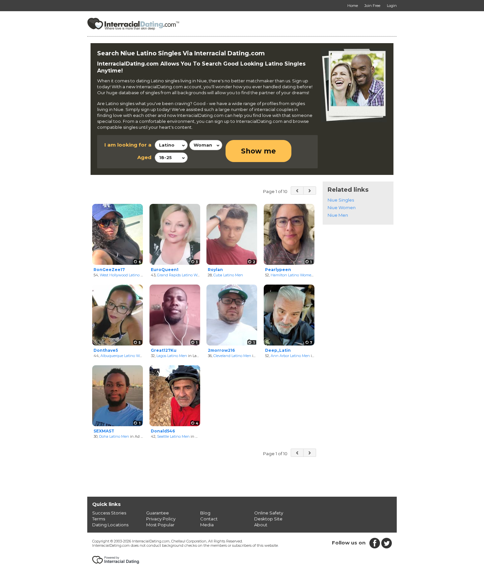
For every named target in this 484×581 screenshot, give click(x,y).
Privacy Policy (160, 518)
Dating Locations (110, 524)
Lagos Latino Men (171, 355)
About (260, 524)
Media (207, 524)
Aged (144, 157)
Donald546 (163, 431)
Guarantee (157, 512)
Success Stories (109, 512)
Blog (205, 512)
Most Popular (160, 524)
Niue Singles (341, 200)
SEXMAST (104, 431)
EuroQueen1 (164, 269)
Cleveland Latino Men (232, 355)
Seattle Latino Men (173, 436)
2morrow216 (221, 350)
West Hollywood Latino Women (127, 275)
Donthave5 (106, 350)
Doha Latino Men (114, 436)
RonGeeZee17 (109, 269)
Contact (209, 518)
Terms (98, 518)
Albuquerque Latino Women (125, 355)
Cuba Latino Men (228, 275)
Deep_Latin (278, 350)
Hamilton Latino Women (292, 275)
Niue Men (338, 215)
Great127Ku (163, 350)
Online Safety (268, 512)
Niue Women (342, 207)
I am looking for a (127, 145)
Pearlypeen (278, 269)
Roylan (215, 269)
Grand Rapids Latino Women (182, 275)
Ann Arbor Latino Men (290, 355)
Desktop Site (268, 518)
